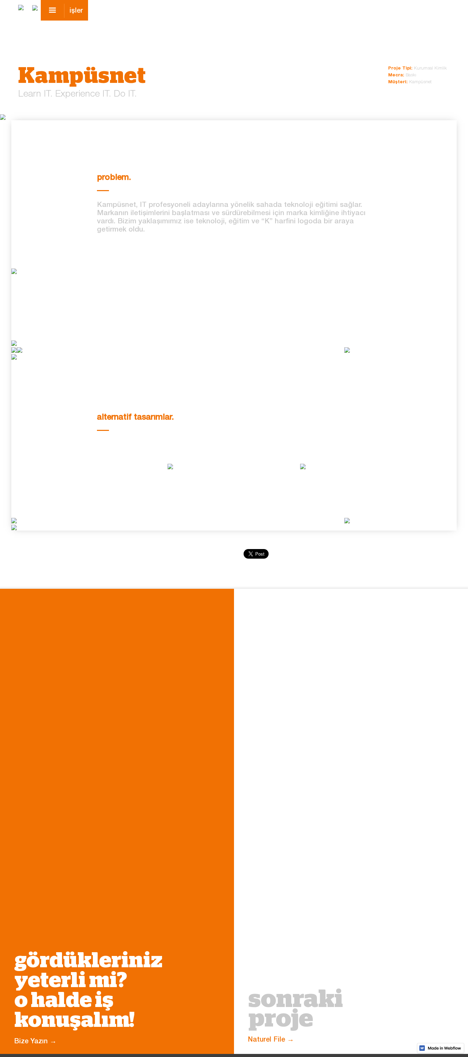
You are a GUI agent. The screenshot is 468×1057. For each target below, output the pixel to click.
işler (76, 11)
